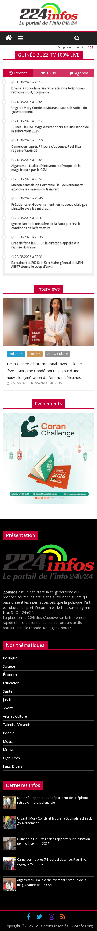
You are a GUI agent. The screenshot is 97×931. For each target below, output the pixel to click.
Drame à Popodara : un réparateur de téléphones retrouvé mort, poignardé (48, 90)
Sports (8, 707)
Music (8, 741)
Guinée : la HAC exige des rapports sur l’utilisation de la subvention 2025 (50, 129)
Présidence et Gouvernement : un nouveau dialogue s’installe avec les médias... (49, 206)
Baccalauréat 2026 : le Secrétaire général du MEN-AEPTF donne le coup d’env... (47, 264)
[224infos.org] (8, 37)
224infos (40, 383)
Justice (8, 699)
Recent (20, 73)
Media (8, 749)
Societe (34, 354)
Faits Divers (13, 766)
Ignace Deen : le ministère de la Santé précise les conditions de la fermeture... (46, 226)
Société (9, 666)
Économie (11, 674)
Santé (7, 691)
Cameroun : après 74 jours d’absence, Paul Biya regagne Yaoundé (46, 148)
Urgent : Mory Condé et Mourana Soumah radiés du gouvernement (49, 109)
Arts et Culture (15, 716)
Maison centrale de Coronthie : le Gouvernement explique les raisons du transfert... (47, 187)
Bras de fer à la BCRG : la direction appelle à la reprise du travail (45, 245)
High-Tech (11, 757)
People (8, 732)
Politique (15, 354)
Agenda (81, 73)
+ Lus (51, 73)
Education (11, 682)
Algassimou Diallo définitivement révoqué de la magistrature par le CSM (46, 168)
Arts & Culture (57, 354)
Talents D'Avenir (16, 724)
